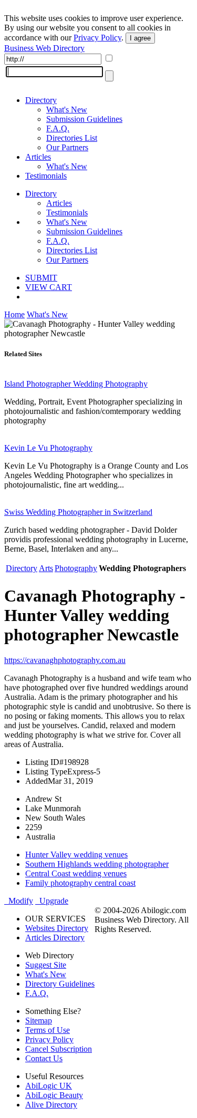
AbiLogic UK (48, 1085)
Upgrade (51, 900)
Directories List (71, 137)
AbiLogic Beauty (54, 1095)
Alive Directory (51, 1104)
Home (14, 314)
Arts (46, 568)
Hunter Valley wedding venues (76, 854)
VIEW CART (48, 287)
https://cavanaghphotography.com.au (65, 660)
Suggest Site (45, 964)
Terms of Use (47, 1030)
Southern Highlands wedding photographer (97, 864)
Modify (18, 900)
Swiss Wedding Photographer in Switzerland (78, 512)
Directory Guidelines (60, 983)
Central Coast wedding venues (76, 873)
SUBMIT (41, 277)
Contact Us (44, 1058)
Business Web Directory (44, 48)
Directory (41, 100)
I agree (140, 38)
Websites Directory (56, 928)
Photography (76, 568)
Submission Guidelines (84, 119)
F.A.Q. (57, 128)
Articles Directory (55, 937)
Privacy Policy (97, 37)
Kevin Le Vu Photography (48, 447)
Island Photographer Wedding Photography (76, 383)
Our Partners (67, 147)
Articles (38, 156)
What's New (66, 109)
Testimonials (46, 175)
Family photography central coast (80, 882)
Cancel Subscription (58, 1048)
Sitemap (38, 1020)
